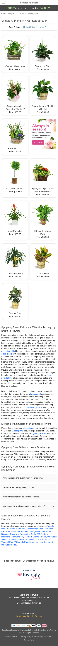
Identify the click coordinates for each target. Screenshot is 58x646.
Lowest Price (43, 27)
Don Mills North (8, 528)
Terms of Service (11, 636)
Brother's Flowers (29, 3)
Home (3, 13)
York (51, 528)
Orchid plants (18, 430)
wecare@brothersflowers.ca (29, 602)
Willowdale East (21, 542)
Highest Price (29, 27)
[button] (52, 640)
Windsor (24, 531)
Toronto (50, 525)
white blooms (29, 428)
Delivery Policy (29, 640)
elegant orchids (8, 351)
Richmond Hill (17, 536)
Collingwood (34, 531)
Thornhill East (7, 542)
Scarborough (32, 528)
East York (5, 531)
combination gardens (33, 407)
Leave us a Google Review (29, 616)
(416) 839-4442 (29, 600)
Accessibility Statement (42, 636)
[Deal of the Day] (43, 135)
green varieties (39, 433)
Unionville (11, 539)
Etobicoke (43, 528)
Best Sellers (14, 27)
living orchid (35, 393)
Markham (5, 536)
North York (20, 528)
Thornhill (28, 536)
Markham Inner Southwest (41, 542)
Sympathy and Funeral (16, 13)
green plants (6, 353)
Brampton (15, 531)
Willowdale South (8, 544)
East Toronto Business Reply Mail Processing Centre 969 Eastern (26, 532)
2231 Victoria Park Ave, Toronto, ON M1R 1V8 (29, 597)
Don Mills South (43, 539)
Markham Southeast (26, 539)
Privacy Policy (26, 636)
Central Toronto (39, 536)
